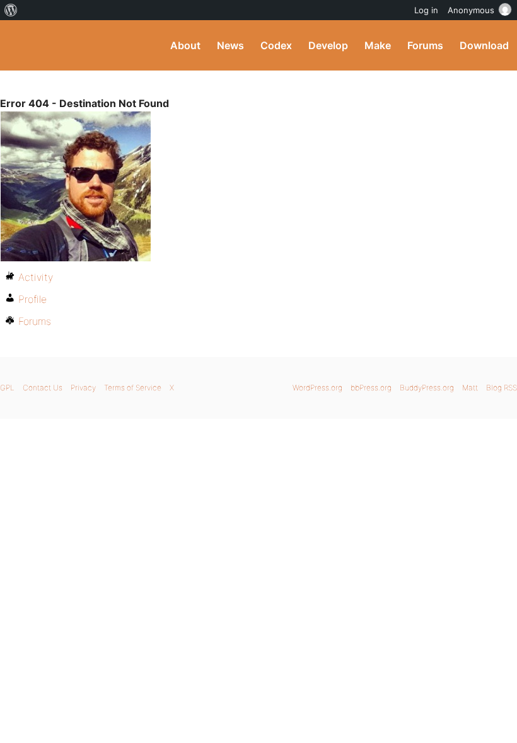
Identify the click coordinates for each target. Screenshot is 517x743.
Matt (470, 387)
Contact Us (42, 387)
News (230, 45)
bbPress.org (371, 387)
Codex (276, 45)
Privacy (83, 387)
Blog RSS (501, 387)
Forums (425, 45)
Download (484, 45)
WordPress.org (317, 387)
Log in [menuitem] (426, 10)
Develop (328, 45)
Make (377, 45)
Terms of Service (132, 387)
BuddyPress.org (20, 45)
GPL (7, 387)
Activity (35, 277)
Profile (32, 299)
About (185, 45)
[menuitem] (11, 10)
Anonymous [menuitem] (471, 10)
